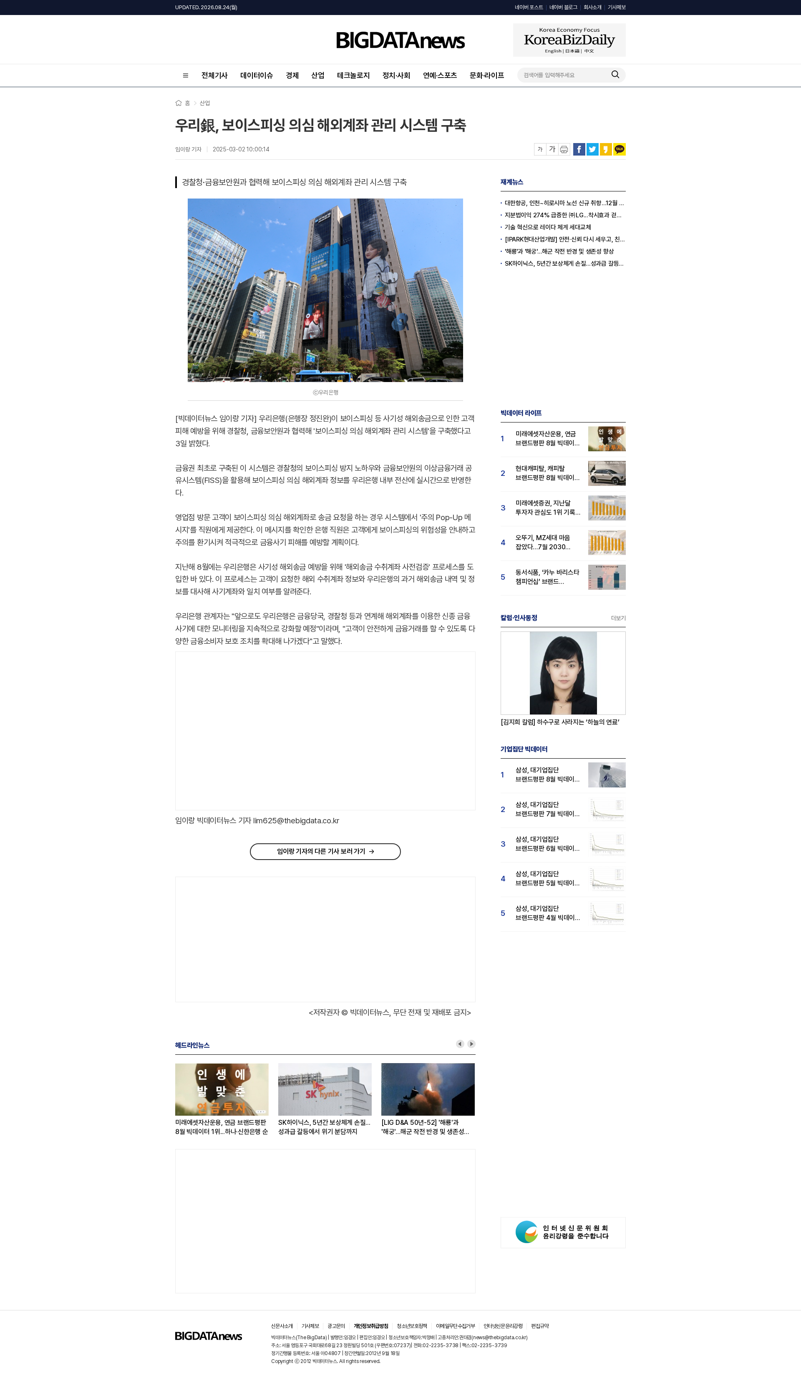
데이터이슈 (256, 75)
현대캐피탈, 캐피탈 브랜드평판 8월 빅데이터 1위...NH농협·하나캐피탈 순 (548, 474)
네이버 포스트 (529, 7)
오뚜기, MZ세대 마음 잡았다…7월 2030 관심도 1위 (543, 543)
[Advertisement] (246, 731)
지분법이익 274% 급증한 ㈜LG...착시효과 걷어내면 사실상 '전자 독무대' (565, 215)
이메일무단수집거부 (455, 1326)
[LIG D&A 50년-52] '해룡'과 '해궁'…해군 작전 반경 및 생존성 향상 (422, 1128)
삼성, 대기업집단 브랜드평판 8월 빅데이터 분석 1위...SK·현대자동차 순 (548, 775)
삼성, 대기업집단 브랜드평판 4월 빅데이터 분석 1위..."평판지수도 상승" (548, 914)
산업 (318, 75)
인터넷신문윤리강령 (503, 1326)
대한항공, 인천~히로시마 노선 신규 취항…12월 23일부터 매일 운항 (565, 203)
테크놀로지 (353, 75)
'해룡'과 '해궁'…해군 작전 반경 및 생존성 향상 (559, 251)
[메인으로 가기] (208, 1338)
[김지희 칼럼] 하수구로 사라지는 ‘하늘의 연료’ (560, 722)
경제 (292, 75)
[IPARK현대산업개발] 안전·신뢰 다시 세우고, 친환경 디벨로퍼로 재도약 (565, 239)
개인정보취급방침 (371, 1326)
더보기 (618, 618)
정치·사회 (397, 75)
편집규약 (539, 1326)
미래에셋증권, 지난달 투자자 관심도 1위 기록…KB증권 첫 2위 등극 (548, 508)
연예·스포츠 (440, 75)
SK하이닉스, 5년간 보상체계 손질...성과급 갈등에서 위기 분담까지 (324, 1127)
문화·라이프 (487, 75)
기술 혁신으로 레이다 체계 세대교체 (548, 227)
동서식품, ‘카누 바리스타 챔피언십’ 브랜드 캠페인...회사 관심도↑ (547, 577)
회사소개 (593, 7)
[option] (226, 1100)
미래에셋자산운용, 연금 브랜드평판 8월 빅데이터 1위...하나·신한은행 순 (221, 1127)
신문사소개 (282, 1326)
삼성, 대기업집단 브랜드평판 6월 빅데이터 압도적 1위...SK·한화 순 (548, 844)
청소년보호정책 (412, 1326)
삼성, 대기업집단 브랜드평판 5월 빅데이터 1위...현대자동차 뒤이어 (548, 879)
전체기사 (215, 75)
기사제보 (617, 7)
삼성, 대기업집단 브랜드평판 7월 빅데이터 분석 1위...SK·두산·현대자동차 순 (548, 810)
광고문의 (336, 1326)
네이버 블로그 (563, 7)
